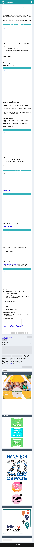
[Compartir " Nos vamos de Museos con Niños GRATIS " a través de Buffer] (22, 333)
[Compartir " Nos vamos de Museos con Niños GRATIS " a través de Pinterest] (18, 333)
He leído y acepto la (10, 364)
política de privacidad (9, 363)
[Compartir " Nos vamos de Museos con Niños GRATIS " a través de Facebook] (11, 333)
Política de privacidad (14, 364)
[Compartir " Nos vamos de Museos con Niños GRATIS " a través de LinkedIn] (20, 333)
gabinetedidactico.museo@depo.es (11, 264)
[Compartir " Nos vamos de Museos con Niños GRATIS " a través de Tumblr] (16, 333)
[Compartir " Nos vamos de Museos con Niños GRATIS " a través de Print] (27, 333)
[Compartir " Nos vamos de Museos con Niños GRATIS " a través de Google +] (15, 333)
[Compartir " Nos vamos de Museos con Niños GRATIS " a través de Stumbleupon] (24, 333)
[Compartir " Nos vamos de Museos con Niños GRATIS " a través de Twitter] (13, 333)
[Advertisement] (17, 406)
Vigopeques (18, 544)
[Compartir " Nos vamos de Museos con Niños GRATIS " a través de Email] (25, 333)
